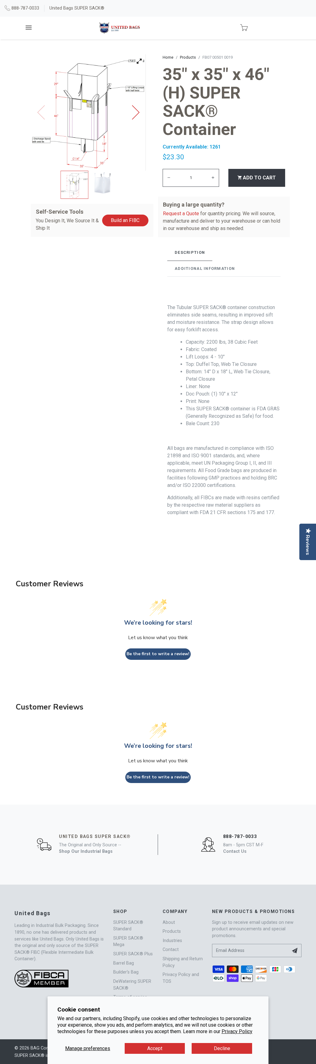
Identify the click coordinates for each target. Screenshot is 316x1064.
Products (188, 57)
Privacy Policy (237, 1031)
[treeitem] (75, 185)
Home (168, 57)
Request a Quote (181, 213)
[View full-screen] (139, 61)
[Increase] (213, 177)
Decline (222, 1048)
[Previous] (43, 112)
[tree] (88, 185)
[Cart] (244, 28)
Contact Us (235, 851)
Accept (154, 1048)
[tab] (189, 253)
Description (190, 252)
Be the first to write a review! (158, 654)
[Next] (133, 112)
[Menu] (29, 28)
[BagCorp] (119, 28)
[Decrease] (169, 177)
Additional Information (205, 268)
